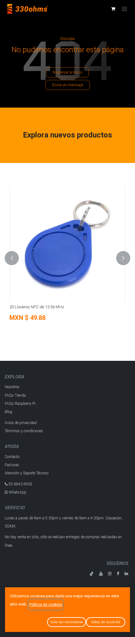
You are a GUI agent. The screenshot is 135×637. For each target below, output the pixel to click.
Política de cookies (45, 604)
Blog (8, 412)
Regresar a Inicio (67, 72)
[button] (12, 258)
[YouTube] (101, 573)
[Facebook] (118, 573)
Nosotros (12, 387)
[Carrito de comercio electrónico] (113, 8)
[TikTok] (91, 573)
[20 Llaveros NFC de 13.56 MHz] (61, 244)
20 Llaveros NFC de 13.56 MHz (30, 307)
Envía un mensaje (67, 85)
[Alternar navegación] (124, 9)
